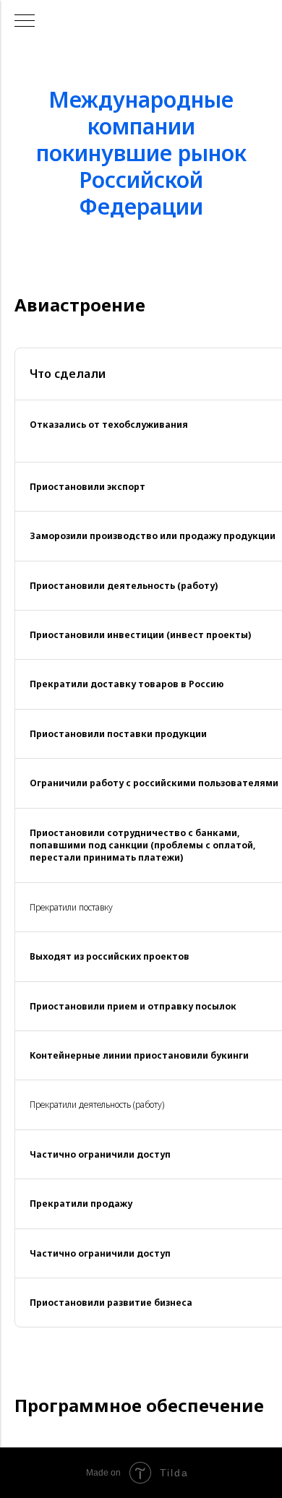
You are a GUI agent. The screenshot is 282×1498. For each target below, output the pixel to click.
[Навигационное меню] (24, 21)
